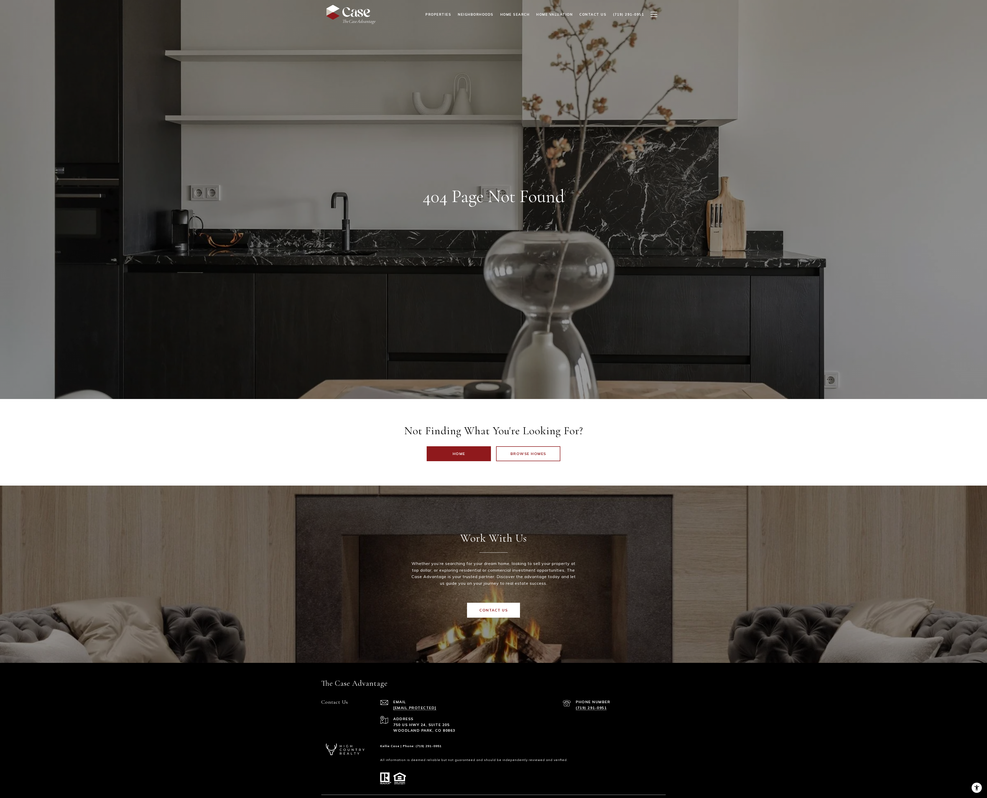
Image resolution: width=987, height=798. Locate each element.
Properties (438, 14)
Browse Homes (528, 453)
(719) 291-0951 (591, 708)
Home (459, 453)
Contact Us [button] (493, 610)
